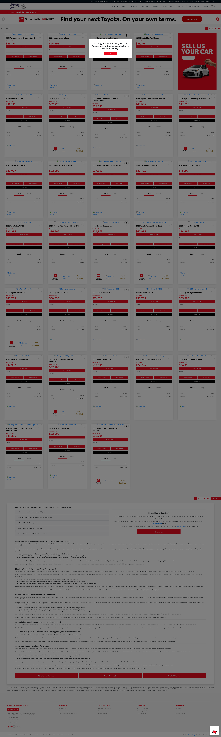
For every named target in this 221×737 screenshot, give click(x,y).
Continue (110, 53)
